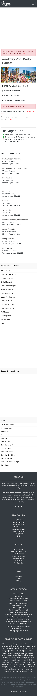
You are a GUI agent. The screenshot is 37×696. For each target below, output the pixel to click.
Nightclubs (5, 431)
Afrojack (23, 644)
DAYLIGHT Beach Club (9, 274)
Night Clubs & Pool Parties (10, 266)
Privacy (18, 581)
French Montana (7, 653)
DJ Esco (12, 651)
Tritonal (6, 671)
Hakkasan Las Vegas (8, 286)
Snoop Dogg (23, 667)
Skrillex (15, 667)
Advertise (18, 576)
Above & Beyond (14, 644)
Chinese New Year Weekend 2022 (18, 598)
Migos (13, 660)
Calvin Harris (31, 646)
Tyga (21, 671)
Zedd (30, 671)
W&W (25, 671)
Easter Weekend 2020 (18, 605)
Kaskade (22, 655)
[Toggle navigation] (32, 4)
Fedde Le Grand (29, 651)
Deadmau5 (29, 648)
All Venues (4, 438)
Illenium (9, 655)
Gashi (3, 655)
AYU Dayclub (5, 271)
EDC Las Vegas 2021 (18, 607)
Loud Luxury (12, 657)
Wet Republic (5, 319)
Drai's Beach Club (19, 100)
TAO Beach (5, 312)
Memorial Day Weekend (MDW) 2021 (18, 619)
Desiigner (5, 651)
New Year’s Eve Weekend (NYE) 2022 (18, 626)
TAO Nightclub (6, 316)
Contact (18, 578)
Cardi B (5, 648)
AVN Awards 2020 (18, 594)
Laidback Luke (30, 655)
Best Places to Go (7, 445)
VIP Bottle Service (7, 425)
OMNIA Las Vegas (7, 308)
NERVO (29, 660)
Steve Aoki (7, 669)
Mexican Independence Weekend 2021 (18, 621)
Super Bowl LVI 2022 (18, 628)
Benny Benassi (6, 646)
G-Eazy (21, 653)
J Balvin (15, 655)
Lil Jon (5, 657)
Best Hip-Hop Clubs (8, 455)
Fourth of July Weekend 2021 (18, 610)
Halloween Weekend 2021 (18, 612)
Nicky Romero (15, 662)
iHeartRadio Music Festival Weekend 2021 (18, 614)
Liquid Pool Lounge (8, 297)
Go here (10, 119)
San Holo (9, 667)
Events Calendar (7, 428)
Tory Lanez (21, 669)
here (23, 53)
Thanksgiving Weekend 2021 (18, 631)
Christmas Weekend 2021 (18, 601)
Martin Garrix (30, 657)
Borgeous (22, 646)
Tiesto (14, 669)
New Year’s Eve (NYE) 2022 (18, 624)
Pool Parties (5, 435)
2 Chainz (4, 644)
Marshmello (21, 657)
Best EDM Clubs (6, 458)
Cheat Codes (13, 648)
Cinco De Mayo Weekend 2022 (18, 603)
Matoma (6, 660)
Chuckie (21, 648)
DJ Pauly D (19, 651)
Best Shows (5, 465)
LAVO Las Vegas (7, 293)
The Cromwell (15, 96)
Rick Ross (22, 664)
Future (16, 653)
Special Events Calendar (10, 371)
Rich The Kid (14, 664)
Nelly (24, 660)
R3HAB (28, 662)
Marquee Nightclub (8, 304)
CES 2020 (18, 596)
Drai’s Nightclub (6, 282)
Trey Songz (29, 669)
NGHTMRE (5, 662)
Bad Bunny (31, 644)
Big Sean (15, 646)
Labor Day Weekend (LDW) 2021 (18, 617)
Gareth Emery (29, 653)
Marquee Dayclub (7, 301)
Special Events (6, 442)
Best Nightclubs (6, 448)
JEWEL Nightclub (7, 289)
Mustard (18, 660)
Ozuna (23, 662)
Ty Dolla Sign (14, 671)
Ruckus (29, 664)
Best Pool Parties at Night (10, 462)
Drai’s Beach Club (7, 278)
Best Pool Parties (7, 452)
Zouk (2, 323)
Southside (32, 667)
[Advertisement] (18, 27)
